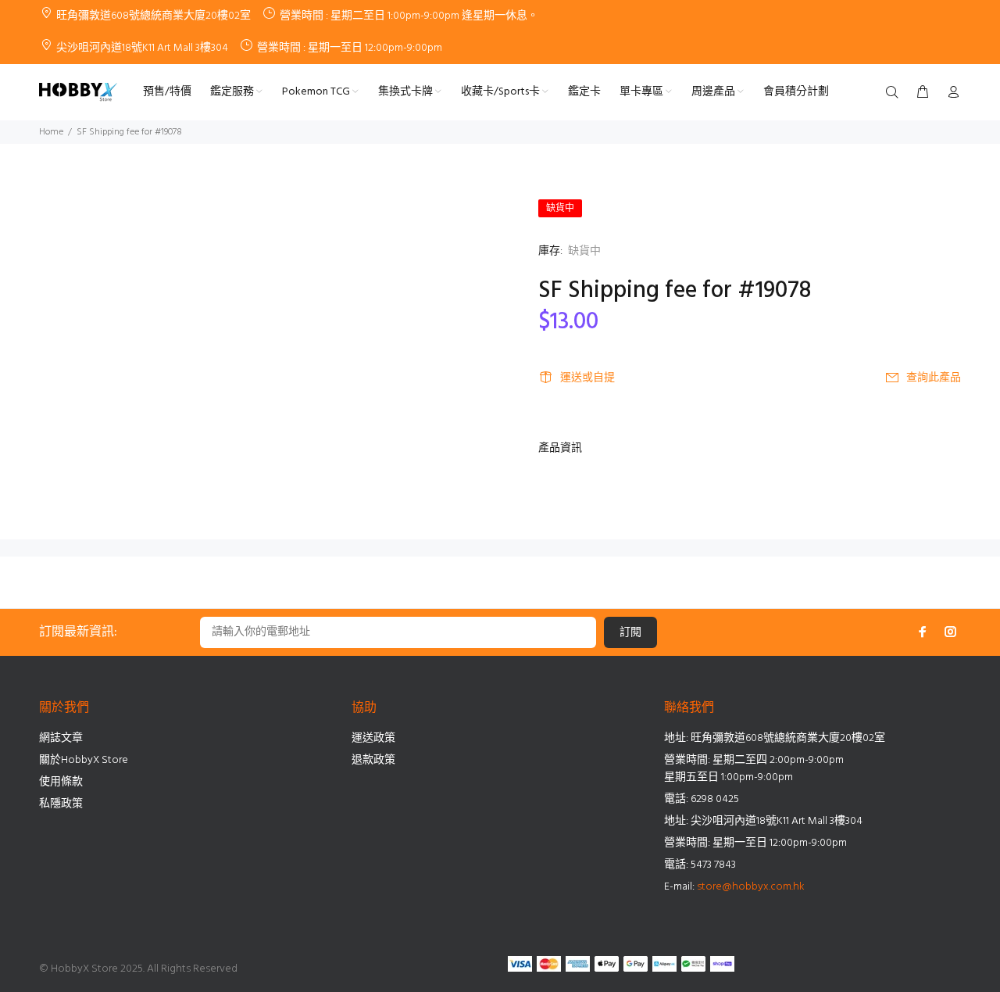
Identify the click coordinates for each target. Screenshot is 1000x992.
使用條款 (61, 782)
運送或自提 (587, 378)
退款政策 (373, 760)
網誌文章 (61, 738)
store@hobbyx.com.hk (751, 887)
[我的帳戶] (950, 93)
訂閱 (630, 633)
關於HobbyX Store (83, 760)
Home (51, 132)
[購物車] (923, 93)
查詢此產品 (933, 378)
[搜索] (895, 93)
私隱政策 (61, 804)
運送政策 (373, 738)
